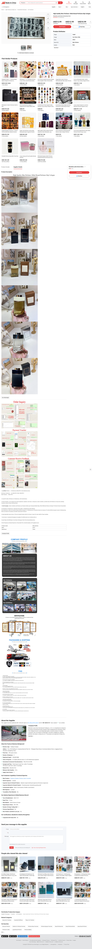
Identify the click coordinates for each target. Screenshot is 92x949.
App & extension (74, 7)
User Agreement (53, 944)
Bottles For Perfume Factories (19, 926)
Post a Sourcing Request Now (39, 847)
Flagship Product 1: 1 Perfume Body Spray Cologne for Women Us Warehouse (9, 80)
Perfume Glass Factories (33, 926)
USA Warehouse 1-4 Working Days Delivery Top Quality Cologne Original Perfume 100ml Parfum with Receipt (63, 875)
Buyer (60, 7)
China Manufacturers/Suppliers (35, 940)
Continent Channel (61, 940)
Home (2, 9)
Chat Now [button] (82, 26)
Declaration (60, 944)
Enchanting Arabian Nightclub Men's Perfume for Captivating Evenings (63, 105)
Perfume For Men (6, 929)
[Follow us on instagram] (84, 936)
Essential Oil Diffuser (18, 920)
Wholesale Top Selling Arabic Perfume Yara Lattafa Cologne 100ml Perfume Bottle (45, 875)
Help (67, 7)
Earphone (12, 778)
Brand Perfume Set (59, 926)
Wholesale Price (54, 940)
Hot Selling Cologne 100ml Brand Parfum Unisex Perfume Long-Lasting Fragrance (9, 875)
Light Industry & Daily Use (10, 9)
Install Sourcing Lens (35, 936)
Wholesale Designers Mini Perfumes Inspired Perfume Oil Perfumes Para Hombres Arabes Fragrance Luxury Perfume (45, 156)
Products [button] (23, 2)
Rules (90, 7)
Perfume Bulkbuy (28, 929)
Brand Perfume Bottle (70, 926)
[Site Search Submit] (60, 2)
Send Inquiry (62, 26)
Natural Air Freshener (6, 920)
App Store (5, 936)
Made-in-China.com (40, 941)
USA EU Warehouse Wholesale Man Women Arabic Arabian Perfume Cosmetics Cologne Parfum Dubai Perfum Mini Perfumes (63, 131)
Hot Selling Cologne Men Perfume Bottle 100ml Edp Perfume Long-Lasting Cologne (63, 901)
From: (7, 829)
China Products (25, 940)
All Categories (6, 7)
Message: (7, 836)
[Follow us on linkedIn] (90, 936)
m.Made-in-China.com (49, 941)
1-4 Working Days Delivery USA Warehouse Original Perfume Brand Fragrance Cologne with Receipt (81, 901)
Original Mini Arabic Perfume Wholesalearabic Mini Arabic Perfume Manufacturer (63, 80)
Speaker (17, 778)
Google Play (13, 936)
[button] (56, 2)
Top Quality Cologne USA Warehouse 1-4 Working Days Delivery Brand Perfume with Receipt (9, 901)
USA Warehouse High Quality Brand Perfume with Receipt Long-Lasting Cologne (27, 901)
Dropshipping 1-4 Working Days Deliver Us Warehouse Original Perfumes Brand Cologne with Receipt (82, 875)
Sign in (89, 3)
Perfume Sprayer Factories (46, 926)
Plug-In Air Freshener (30, 920)
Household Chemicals (21, 9)
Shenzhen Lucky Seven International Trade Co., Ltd (62, 16)
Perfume (21, 778)
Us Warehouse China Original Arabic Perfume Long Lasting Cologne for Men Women (46, 105)
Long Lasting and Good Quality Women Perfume (28, 156)
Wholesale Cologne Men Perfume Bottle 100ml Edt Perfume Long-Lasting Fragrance (45, 901)
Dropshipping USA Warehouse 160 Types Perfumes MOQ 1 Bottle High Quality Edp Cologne (27, 875)
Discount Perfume (6, 926)
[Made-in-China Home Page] (8, 2)
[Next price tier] (90, 22)
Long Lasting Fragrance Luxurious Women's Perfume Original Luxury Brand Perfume (81, 105)
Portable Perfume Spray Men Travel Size (10, 156)
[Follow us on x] (82, 936)
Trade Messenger (22, 936)
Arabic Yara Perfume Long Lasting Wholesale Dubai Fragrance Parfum (27, 131)
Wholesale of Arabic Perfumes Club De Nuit (10, 105)
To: (8, 832)
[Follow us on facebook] (80, 936)
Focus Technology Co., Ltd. (37, 944)
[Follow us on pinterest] (88, 936)
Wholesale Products (46, 940)
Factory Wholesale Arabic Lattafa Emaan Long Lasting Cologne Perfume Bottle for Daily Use (82, 80)
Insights (74, 940)
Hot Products (18, 940)
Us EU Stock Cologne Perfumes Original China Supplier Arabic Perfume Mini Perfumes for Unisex (46, 80)
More (2, 932)
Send (12, 847)
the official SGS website (33, 722)
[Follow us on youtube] (86, 936)
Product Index (69, 940)
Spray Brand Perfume (82, 926)
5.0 (71, 168)
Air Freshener (30, 9)
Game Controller (27, 778)
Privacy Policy (66, 944)
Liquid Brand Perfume (17, 929)
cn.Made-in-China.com (59, 941)
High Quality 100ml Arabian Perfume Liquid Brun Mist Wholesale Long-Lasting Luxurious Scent (45, 131)
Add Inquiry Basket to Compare (26, 52)
